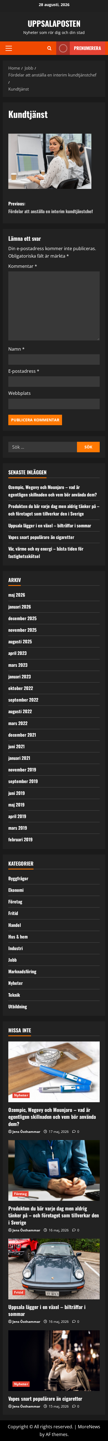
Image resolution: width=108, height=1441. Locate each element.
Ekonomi (16, 890)
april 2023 (17, 653)
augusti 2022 (20, 711)
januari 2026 (19, 606)
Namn (16, 349)
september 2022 (23, 699)
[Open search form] (49, 48)
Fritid (13, 913)
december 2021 (22, 734)
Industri (15, 948)
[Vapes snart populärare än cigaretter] (54, 1360)
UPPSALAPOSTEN (54, 23)
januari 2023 (19, 676)
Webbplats (19, 393)
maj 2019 (16, 804)
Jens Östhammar (26, 1131)
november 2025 (22, 629)
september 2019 (23, 781)
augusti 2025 (20, 641)
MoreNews (89, 1427)
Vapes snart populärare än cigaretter (41, 537)
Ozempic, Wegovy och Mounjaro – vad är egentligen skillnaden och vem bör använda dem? (52, 1116)
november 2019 (22, 769)
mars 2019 (17, 827)
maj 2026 (16, 594)
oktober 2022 (20, 688)
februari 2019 (20, 839)
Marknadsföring (22, 971)
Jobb (12, 959)
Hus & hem (18, 936)
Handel (14, 925)
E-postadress (23, 371)
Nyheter (15, 983)
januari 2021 (19, 758)
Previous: (50, 207)
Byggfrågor (18, 878)
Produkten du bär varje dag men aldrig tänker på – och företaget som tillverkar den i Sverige (53, 1215)
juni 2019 (16, 793)
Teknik (14, 994)
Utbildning (17, 1006)
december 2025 (22, 618)
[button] (9, 48)
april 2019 (17, 816)
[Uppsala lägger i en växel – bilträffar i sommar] (54, 1269)
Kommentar (22, 266)
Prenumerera (87, 48)
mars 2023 (17, 665)
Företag (15, 901)
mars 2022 (17, 723)
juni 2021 (16, 746)
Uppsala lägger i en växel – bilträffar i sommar (49, 525)
